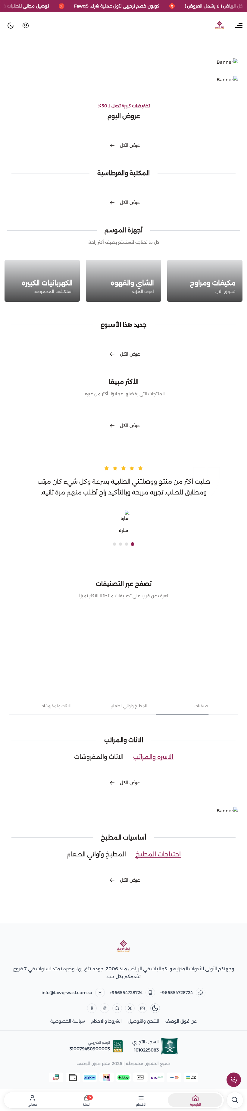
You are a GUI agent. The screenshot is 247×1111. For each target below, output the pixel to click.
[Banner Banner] (123, 62)
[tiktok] (104, 1008)
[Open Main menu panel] (238, 25)
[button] (132, 544)
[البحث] (235, 1100)
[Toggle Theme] (11, 25)
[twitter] (130, 1008)
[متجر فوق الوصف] (123, 946)
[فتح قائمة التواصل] (234, 1080)
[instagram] (142, 1008)
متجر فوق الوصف (94, 1063)
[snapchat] (117, 1008)
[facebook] (92, 1008)
